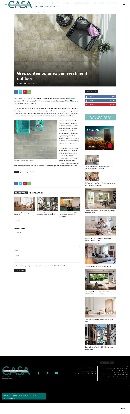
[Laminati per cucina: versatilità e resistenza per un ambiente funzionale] (70, 204)
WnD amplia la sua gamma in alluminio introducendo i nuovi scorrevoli (97, 293)
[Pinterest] (25, 92)
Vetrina (21, 12)
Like (113, 96)
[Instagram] (47, 373)
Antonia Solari (23, 83)
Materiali (27, 12)
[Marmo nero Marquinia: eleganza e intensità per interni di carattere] (47, 204)
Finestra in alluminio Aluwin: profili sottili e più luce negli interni (100, 212)
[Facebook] (16, 92)
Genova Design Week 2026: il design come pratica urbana (99, 348)
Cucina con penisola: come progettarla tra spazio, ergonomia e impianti (98, 168)
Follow (112, 100)
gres (21, 172)
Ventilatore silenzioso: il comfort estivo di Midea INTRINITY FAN (99, 239)
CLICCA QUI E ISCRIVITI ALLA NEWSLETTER (100, 117)
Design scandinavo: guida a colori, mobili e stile (99, 320)
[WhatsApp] (29, 92)
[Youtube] (56, 373)
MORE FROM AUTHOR (36, 193)
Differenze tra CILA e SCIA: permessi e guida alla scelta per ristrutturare (100, 184)
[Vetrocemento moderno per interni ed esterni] (24, 204)
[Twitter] (20, 92)
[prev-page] (15, 220)
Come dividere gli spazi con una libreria (98, 266)
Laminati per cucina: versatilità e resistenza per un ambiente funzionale (69, 214)
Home (16, 12)
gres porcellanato (29, 172)
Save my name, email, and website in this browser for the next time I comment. (40, 266)
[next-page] (18, 220)
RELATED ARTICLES (21, 193)
